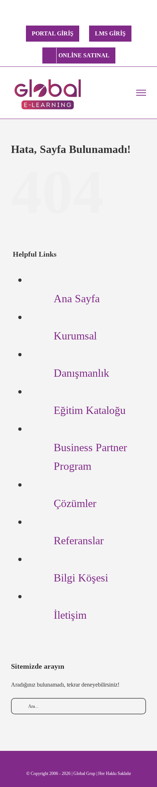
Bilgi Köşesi (81, 578)
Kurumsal (75, 336)
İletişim (70, 615)
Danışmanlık (81, 373)
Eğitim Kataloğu (90, 410)
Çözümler (75, 503)
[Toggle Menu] (141, 93)
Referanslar (79, 540)
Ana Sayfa (77, 298)
